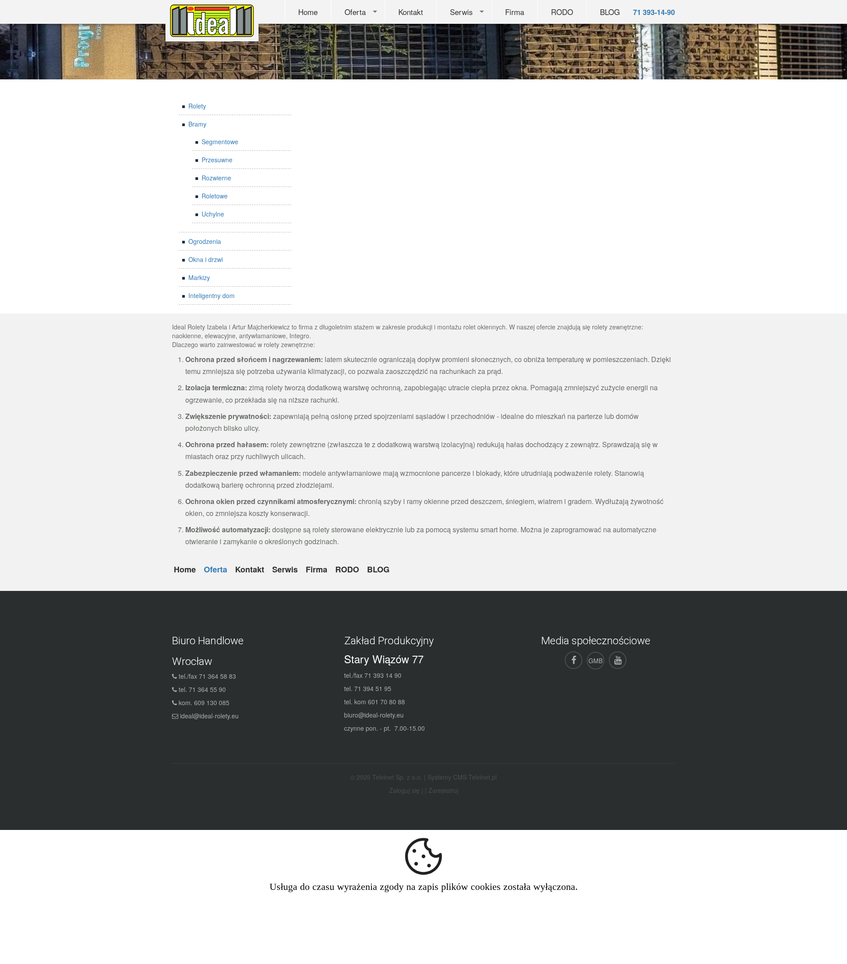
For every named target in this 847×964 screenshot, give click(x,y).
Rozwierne (216, 177)
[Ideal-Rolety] (212, 19)
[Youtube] (617, 660)
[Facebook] (573, 660)
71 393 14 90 (382, 675)
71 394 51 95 (372, 688)
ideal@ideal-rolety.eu (209, 715)
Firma (514, 11)
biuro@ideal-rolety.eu (374, 714)
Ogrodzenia (204, 241)
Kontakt (410, 11)
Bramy (197, 124)
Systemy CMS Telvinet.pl (462, 777)
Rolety (197, 105)
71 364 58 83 (217, 676)
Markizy (199, 277)
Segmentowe (220, 141)
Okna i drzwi (205, 259)
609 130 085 (211, 702)
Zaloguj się (404, 790)
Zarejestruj (443, 790)
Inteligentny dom (211, 295)
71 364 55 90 (207, 689)
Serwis (461, 11)
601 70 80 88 (386, 701)
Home (308, 11)
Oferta (355, 11)
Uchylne (213, 213)
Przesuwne (217, 159)
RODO (562, 11)
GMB (595, 660)
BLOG (610, 11)
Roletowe (215, 195)
